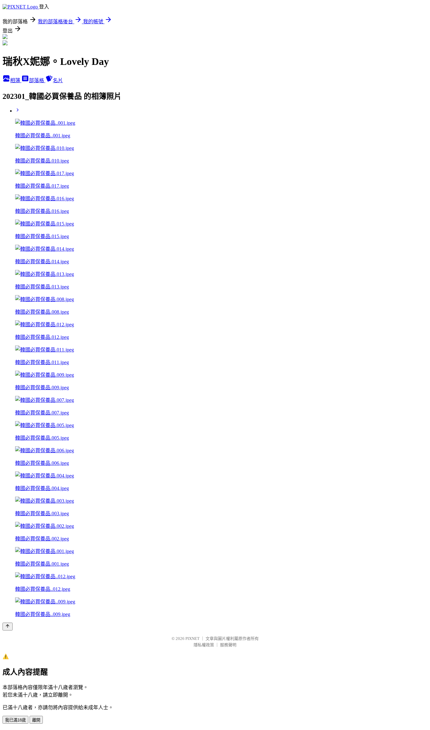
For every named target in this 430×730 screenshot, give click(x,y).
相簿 (15, 80)
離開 (36, 720)
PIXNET (192, 638)
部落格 (37, 80)
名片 (58, 80)
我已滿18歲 (15, 720)
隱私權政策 (204, 644)
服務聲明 (228, 644)
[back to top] (8, 626)
